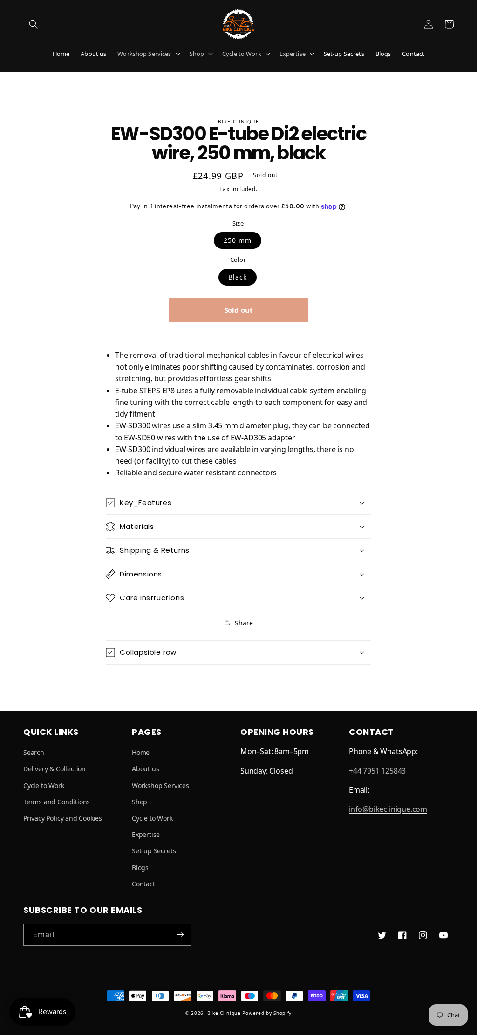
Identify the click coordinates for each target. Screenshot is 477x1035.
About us (145, 768)
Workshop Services (144, 54)
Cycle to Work (241, 54)
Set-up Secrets (154, 850)
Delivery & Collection (54, 768)
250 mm (238, 240)
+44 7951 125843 (377, 771)
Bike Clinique (224, 1013)
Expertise (292, 54)
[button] (33, 24)
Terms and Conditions (56, 801)
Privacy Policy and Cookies (62, 818)
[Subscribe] (180, 935)
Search (33, 752)
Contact (143, 883)
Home (141, 752)
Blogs (140, 867)
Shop (197, 54)
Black (237, 277)
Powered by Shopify (267, 1013)
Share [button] (243, 622)
